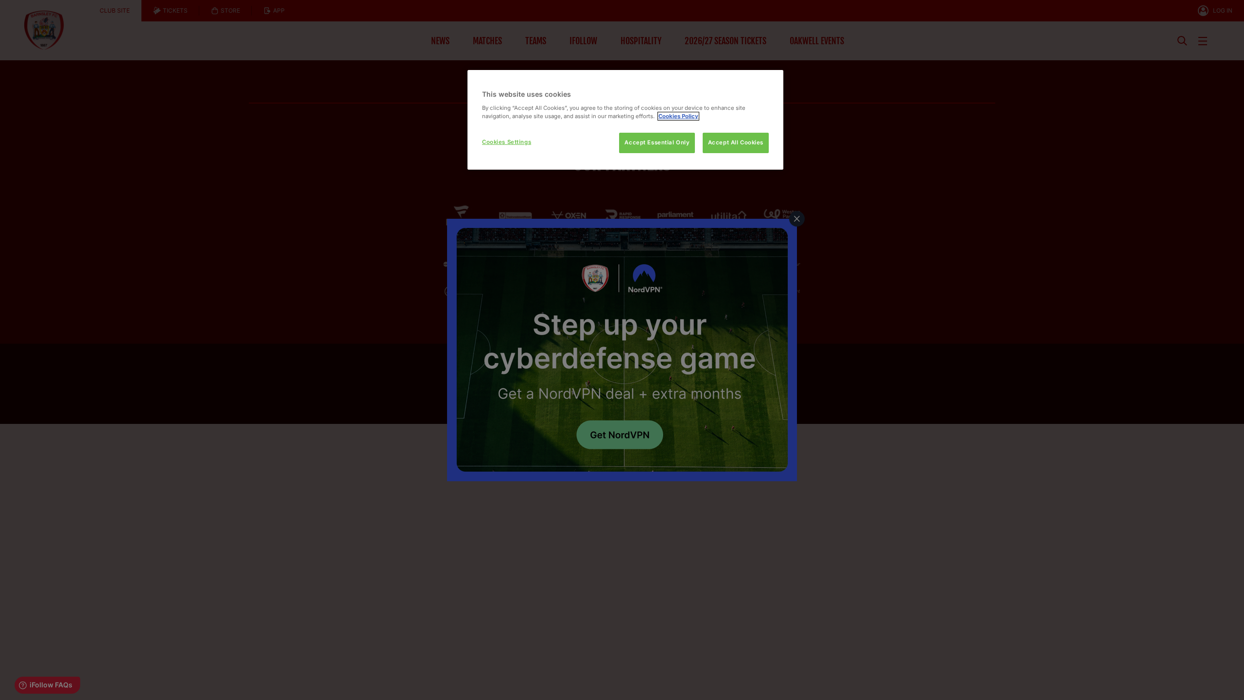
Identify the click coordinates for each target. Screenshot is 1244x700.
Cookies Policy (678, 116)
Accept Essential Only (657, 142)
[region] (625, 120)
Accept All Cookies (735, 142)
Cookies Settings (506, 142)
